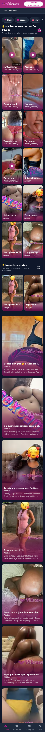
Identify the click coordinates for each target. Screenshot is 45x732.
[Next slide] (41, 20)
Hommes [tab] (13, 10)
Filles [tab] (4, 10)
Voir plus (39, 29)
